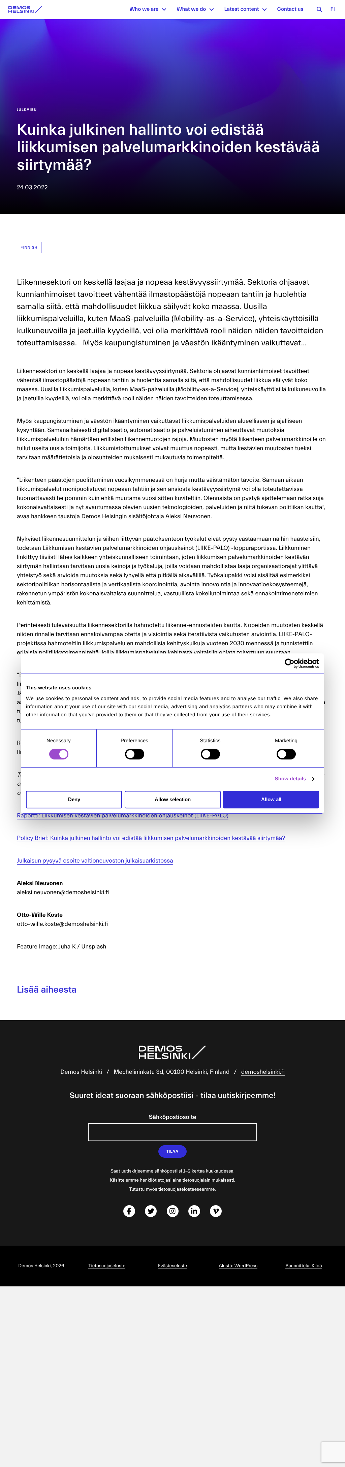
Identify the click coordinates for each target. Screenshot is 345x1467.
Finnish (29, 247)
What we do (191, 9)
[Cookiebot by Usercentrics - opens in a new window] (289, 663)
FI (332, 9)
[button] (164, 9)
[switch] (134, 754)
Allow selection (173, 799)
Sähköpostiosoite (172, 1117)
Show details (290, 779)
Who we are (143, 9)
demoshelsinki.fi (263, 1071)
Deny (74, 799)
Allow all (271, 799)
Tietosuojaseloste (106, 1266)
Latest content (241, 9)
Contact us (290, 9)
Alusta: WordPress (238, 1266)
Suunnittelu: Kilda (303, 1266)
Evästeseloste (172, 1266)
